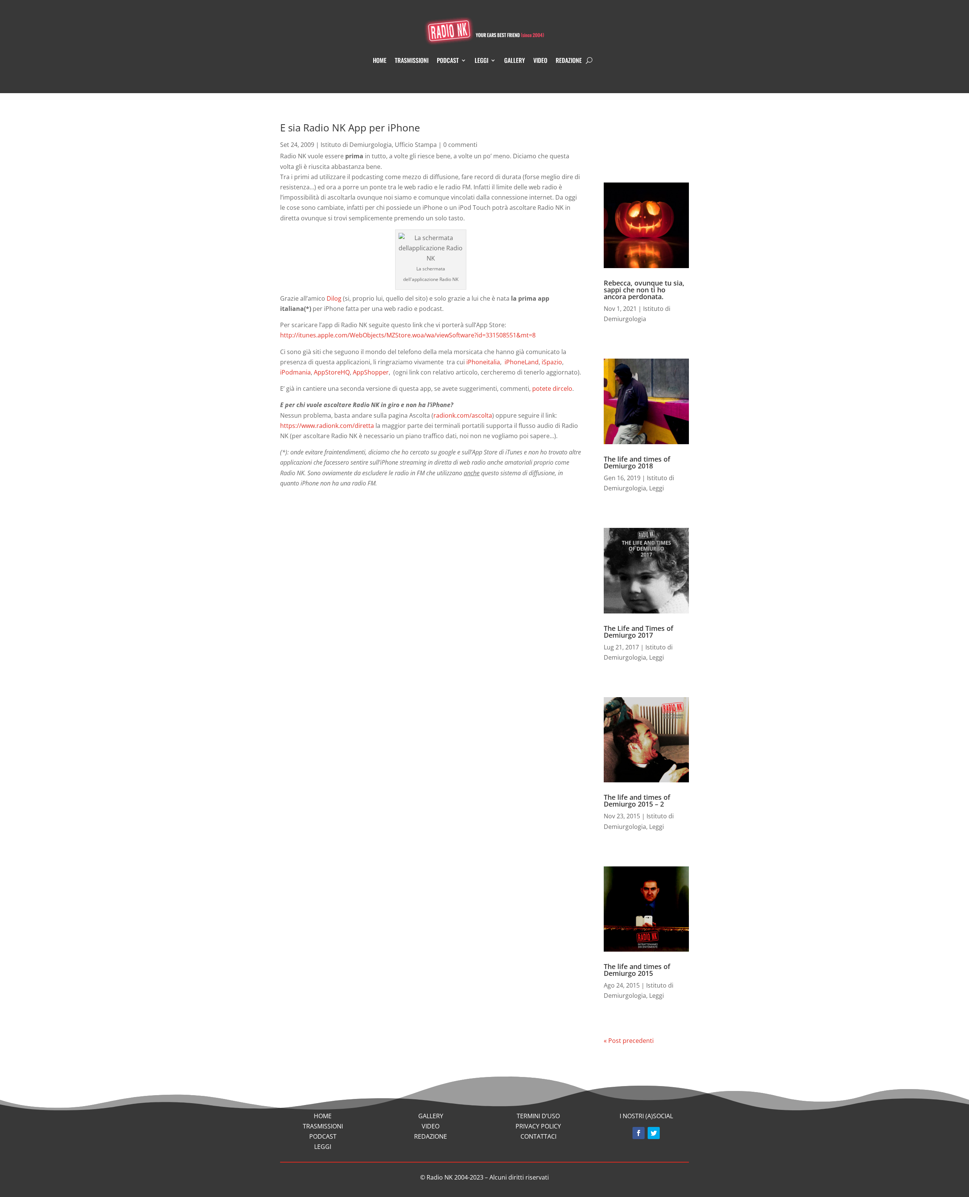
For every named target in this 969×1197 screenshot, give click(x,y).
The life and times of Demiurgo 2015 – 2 (637, 800)
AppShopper (371, 372)
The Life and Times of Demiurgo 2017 (638, 632)
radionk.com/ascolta (462, 415)
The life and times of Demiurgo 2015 (637, 970)
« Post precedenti (629, 1040)
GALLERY (430, 1116)
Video (540, 60)
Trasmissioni (411, 60)
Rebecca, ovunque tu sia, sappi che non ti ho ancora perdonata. (644, 289)
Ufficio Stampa (416, 144)
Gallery (514, 60)
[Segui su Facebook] (638, 1133)
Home (379, 60)
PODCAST (323, 1136)
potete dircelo (552, 388)
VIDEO (430, 1126)
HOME (323, 1116)
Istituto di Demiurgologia (356, 144)
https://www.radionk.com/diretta (327, 425)
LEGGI (322, 1146)
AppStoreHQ (332, 372)
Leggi (481, 60)
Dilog (334, 298)
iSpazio (552, 362)
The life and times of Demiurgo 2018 (637, 462)
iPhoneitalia (483, 362)
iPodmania (295, 372)
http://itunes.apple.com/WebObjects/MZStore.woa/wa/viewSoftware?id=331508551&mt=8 (408, 335)
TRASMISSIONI (323, 1126)
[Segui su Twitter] (654, 1133)
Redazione (569, 60)
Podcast (448, 60)
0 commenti (460, 144)
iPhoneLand (522, 362)
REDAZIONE (430, 1136)
